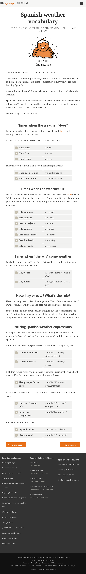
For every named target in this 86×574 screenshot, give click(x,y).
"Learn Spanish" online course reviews (43, 560)
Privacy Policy (35, 563)
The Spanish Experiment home (25, 558)
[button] (82, 3)
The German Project (50, 566)
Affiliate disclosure (57, 563)
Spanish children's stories (61, 558)
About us (26, 563)
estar (69, 194)
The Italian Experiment (35, 566)
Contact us (45, 563)
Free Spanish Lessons (11, 457)
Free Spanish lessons (44, 558)
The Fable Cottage (67, 566)
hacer (62, 131)
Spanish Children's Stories (41, 457)
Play (16, 148)
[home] (15, 3)
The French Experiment (18, 566)
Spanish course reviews (68, 459)
